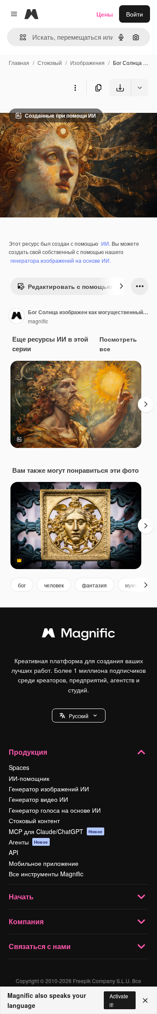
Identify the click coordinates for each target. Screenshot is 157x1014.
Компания (26, 921)
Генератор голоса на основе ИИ (55, 810)
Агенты (28, 842)
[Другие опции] (75, 87)
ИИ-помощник (29, 778)
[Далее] (121, 286)
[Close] (145, 1000)
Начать (21, 897)
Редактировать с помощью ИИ (75, 286)
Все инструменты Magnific (46, 873)
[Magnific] (78, 634)
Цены (104, 14)
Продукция (28, 752)
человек (54, 585)
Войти (134, 14)
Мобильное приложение (43, 863)
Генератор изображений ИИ (49, 788)
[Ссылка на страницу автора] (16, 317)
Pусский (79, 715)
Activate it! (118, 1000)
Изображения (87, 62)
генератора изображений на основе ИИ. (60, 260)
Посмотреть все (118, 344)
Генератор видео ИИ (38, 799)
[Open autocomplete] (19, 37)
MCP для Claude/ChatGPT (55, 831)
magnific (38, 321)
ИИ (105, 243)
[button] (79, 715)
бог (22, 585)
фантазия (94, 585)
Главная (19, 62)
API (13, 852)
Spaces (19, 767)
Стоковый (50, 62)
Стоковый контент (34, 820)
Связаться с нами (40, 946)
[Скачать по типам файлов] (139, 87)
